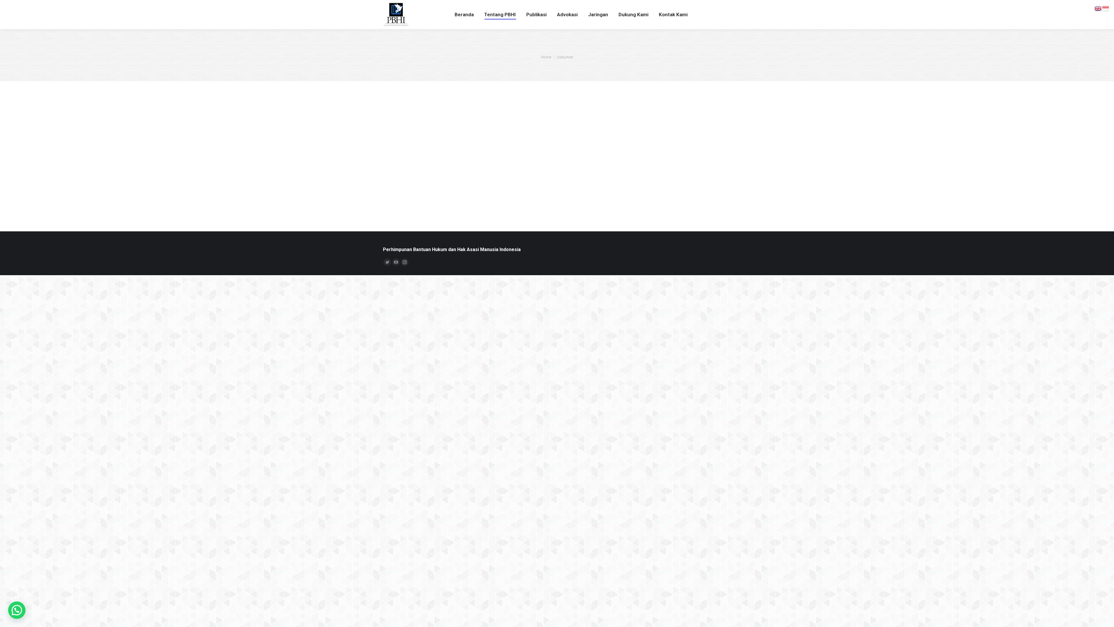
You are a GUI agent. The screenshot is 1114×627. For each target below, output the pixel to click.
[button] (17, 610)
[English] (1098, 8)
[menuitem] (464, 14)
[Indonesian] (1106, 8)
